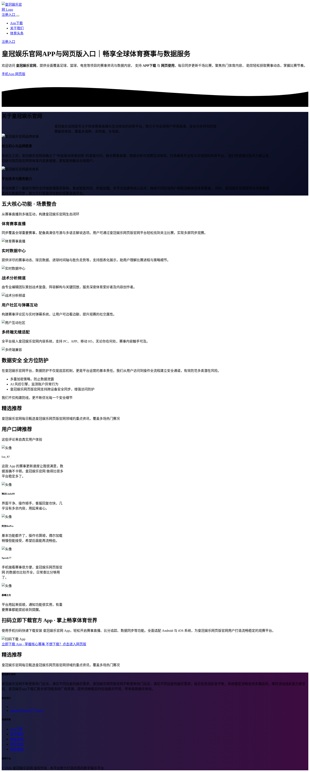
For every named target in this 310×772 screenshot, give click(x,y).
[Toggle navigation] (17, 15)
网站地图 (17, 749)
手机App (8, 74)
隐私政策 (17, 739)
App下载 (16, 23)
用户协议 (17, 744)
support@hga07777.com (26, 710)
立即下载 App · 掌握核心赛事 (24, 644)
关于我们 (17, 28)
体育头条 (17, 33)
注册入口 (9, 14)
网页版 (20, 74)
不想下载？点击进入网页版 (66, 644)
